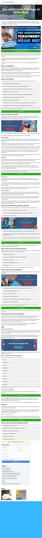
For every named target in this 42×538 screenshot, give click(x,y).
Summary (4, 481)
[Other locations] (37, 2)
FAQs (3, 480)
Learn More (21, 174)
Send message (16, 461)
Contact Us (21, 420)
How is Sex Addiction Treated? (8, 471)
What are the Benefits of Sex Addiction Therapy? (11, 473)
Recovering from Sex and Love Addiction (10, 478)
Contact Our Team (21, 308)
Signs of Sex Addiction (6, 469)
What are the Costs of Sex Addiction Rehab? (10, 475)
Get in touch (21, 15)
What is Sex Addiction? (6, 468)
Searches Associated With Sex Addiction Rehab (11, 483)
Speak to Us (21, 242)
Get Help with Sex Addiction (21, 51)
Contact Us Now (21, 111)
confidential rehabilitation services (28, 398)
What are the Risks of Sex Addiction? (9, 476)
